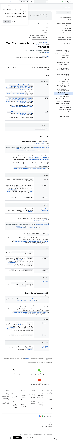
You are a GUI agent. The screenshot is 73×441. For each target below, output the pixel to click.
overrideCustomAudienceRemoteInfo (19, 84)
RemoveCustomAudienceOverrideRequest (16, 99)
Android (50, 395)
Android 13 (23, 402)
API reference (67, 7)
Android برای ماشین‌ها (32, 404)
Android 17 (23, 393)
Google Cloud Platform (46, 426)
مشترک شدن (17, 437)
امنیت (51, 401)
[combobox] (41, 1)
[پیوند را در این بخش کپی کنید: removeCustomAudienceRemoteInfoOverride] (16, 219)
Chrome (50, 422)
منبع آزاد (50, 403)
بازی (42, 393)
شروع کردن (7, 21)
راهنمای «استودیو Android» (14, 393)
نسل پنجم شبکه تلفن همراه (40, 405)
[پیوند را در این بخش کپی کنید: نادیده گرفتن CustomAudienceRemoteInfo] (20, 141)
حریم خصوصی (40, 402)
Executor (8, 87)
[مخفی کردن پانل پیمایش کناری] (55, 438)
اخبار (51, 406)
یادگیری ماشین (40, 395)
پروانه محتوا (27, 358)
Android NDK (14, 407)
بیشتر (57, 1)
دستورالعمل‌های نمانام (38, 434)
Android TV (32, 407)
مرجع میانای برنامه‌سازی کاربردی (15, 401)
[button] (63, 30)
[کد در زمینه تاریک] (48, 146)
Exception (22, 89)
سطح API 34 (45, 42)
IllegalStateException (44, 209)
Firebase (50, 424)
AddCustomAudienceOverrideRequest (21, 85)
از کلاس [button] (41, 128)
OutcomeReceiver (21, 87)
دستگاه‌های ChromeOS (32, 400)
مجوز (44, 434)
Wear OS (33, 397)
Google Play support (6, 399)
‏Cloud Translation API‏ (33, 16)
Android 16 (23, 395)
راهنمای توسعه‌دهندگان (14, 397)
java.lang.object (45, 56)
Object (47, 52)
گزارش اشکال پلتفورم (6, 393)
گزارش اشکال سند (5, 396)
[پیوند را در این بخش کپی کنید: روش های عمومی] (36, 136)
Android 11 (23, 406)
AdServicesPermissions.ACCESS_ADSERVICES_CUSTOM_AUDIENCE (31, 168)
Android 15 (23, 397)
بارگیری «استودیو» (15, 405)
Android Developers (45, 23)
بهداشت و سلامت (40, 397)
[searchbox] (63, 12)
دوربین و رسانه (40, 399)
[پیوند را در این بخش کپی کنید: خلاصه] (42, 75)
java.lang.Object (39, 128)
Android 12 (23, 404)
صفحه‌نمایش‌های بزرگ (32, 395)
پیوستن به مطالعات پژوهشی (5, 402)
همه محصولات (49, 429)
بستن (15, 21)
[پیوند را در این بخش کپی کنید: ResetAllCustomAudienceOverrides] (23, 293)
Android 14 (23, 399)
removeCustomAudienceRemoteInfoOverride (20, 98)
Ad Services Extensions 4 (39, 44)
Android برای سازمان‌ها (49, 398)
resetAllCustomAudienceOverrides (17, 111)
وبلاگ (51, 408)
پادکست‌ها (50, 410)
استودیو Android (13, 1)
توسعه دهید (37, 23)
